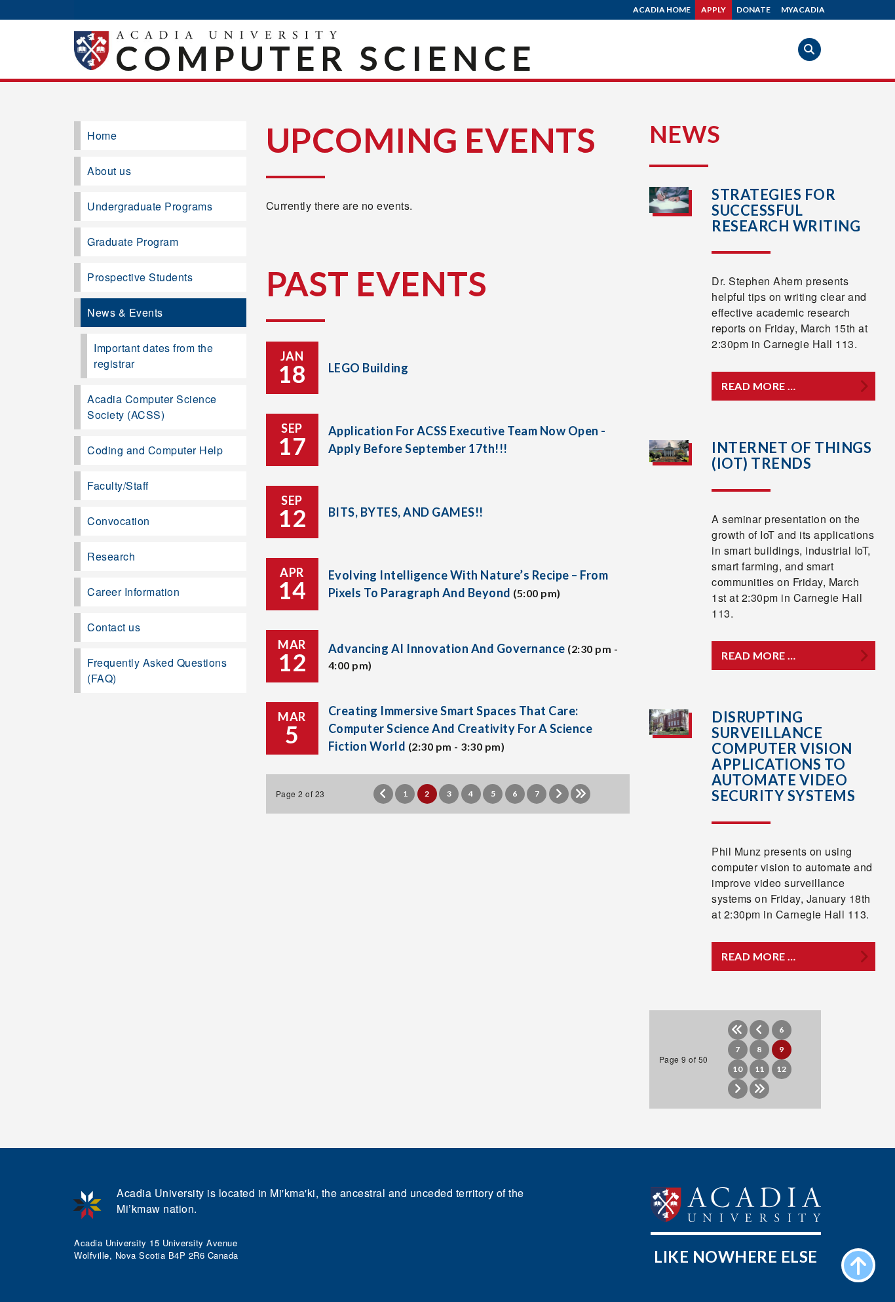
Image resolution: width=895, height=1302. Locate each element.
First (738, 1030)
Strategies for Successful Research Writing (786, 210)
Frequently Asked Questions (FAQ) (157, 670)
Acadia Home (662, 9)
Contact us (113, 627)
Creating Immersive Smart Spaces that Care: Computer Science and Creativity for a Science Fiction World (460, 728)
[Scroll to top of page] (858, 1265)
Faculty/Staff (118, 485)
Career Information (133, 591)
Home (102, 135)
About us (109, 170)
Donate (753, 9)
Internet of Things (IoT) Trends (791, 455)
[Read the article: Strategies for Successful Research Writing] (669, 199)
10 (737, 1069)
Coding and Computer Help (155, 450)
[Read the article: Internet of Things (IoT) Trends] (669, 451)
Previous (383, 794)
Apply (713, 9)
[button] (809, 49)
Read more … (758, 386)
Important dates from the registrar (153, 355)
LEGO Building (368, 368)
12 (781, 1069)
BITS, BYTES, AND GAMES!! (406, 512)
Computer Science (326, 57)
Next (559, 794)
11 (760, 1069)
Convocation (118, 520)
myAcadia (803, 9)
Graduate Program (132, 241)
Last (580, 794)
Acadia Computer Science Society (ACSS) (152, 406)
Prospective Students (140, 277)
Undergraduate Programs (149, 206)
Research (111, 556)
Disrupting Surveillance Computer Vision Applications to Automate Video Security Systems (783, 756)
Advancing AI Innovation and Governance (446, 648)
